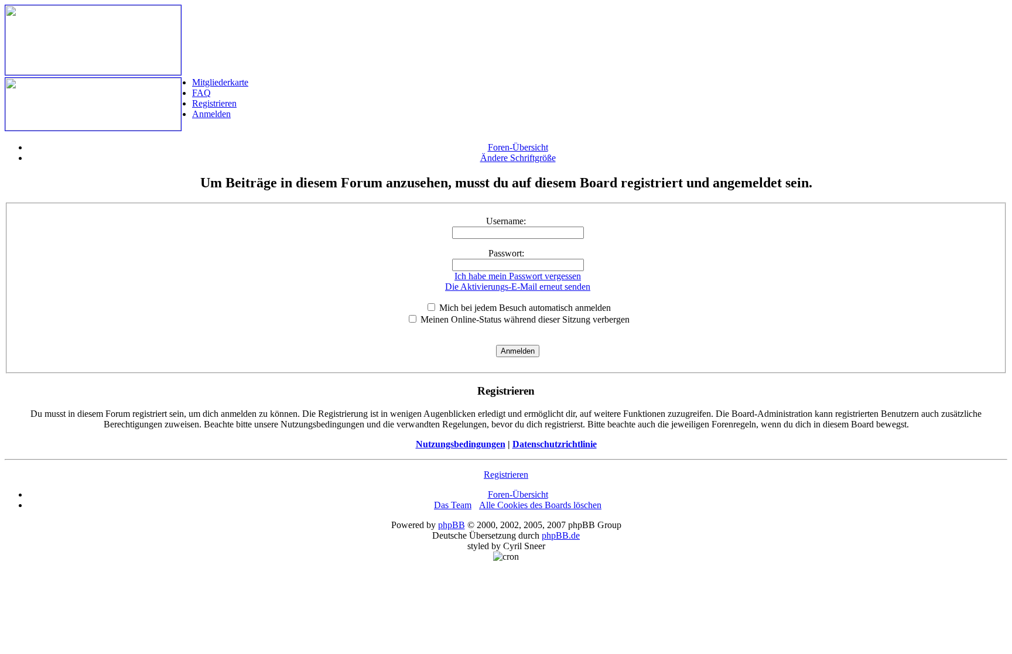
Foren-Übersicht (518, 147)
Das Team (452, 505)
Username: (506, 221)
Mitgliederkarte (220, 82)
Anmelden (211, 114)
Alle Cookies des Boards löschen (540, 505)
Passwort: (506, 253)
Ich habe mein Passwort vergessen (517, 276)
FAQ (201, 93)
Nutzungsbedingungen (460, 444)
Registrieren (214, 103)
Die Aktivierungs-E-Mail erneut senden (517, 287)
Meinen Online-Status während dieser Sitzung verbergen (524, 319)
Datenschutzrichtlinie (554, 444)
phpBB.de (561, 535)
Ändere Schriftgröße (518, 158)
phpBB (451, 525)
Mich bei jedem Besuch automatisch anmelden (524, 308)
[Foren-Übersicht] (93, 72)
